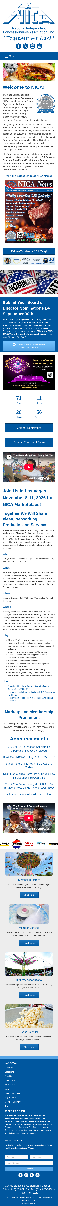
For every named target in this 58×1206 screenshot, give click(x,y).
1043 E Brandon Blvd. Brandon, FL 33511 (27, 1185)
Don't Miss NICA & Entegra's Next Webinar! (29, 757)
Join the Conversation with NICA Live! (29, 794)
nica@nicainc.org (29, 1192)
